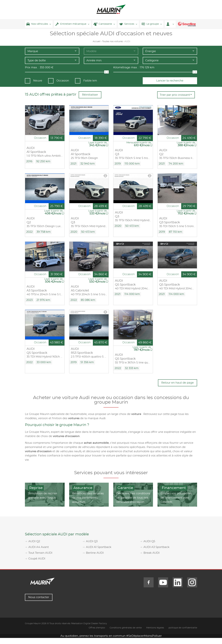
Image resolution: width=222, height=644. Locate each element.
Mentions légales (155, 628)
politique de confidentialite (183, 628)
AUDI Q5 (149, 541)
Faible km (90, 80)
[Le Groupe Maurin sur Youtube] (163, 582)
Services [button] (129, 24)
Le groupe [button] (152, 24)
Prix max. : (32, 67)
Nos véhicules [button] (39, 24)
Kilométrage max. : (126, 67)
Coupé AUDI (36, 558)
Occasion (62, 80)
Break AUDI (151, 553)
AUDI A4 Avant (38, 547)
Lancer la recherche (169, 80)
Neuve (37, 80)
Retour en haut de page (177, 382)
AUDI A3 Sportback (156, 547)
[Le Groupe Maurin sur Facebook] (149, 582)
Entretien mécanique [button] (73, 24)
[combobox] (52, 51)
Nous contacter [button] (38, 597)
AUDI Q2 (34, 541)
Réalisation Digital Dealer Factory (89, 623)
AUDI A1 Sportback (98, 547)
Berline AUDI (95, 553)
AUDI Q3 (92, 541)
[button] (170, 24)
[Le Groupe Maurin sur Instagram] (192, 582)
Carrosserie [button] (105, 24)
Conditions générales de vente (126, 628)
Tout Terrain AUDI (40, 553)
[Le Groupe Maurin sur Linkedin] (178, 582)
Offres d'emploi (97, 628)
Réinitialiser (90, 94)
